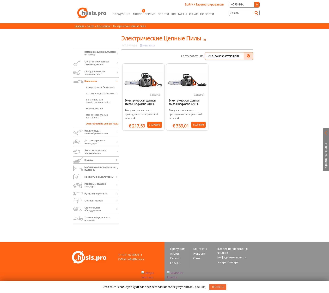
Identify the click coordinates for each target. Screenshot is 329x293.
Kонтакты (179, 14)
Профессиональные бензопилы (97, 116)
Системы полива (93, 200)
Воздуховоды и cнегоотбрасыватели (96, 132)
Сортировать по (192, 56)
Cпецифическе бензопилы (100, 87)
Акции (137, 14)
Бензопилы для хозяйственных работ (98, 101)
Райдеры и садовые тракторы (95, 185)
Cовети (163, 14)
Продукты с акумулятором (98, 176)
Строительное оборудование (92, 209)
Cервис (150, 14)
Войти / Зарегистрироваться (204, 4)
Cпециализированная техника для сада (96, 63)
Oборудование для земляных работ (94, 73)
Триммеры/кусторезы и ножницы (97, 219)
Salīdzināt (155, 94)
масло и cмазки (94, 108)
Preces (90, 26)
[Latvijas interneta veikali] (151, 277)
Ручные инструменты (96, 193)
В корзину (154, 124)
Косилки (88, 160)
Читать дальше (194, 287)
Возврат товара (227, 262)
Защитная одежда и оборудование (95, 151)
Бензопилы (103, 26)
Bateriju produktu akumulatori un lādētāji (100, 53)
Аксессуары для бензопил (100, 93)
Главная (79, 26)
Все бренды (129, 45)
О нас (193, 14)
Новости (207, 14)
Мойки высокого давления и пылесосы (99, 168)
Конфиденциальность (231, 257)
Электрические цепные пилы (102, 123)
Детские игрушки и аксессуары (94, 142)
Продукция (121, 14)
